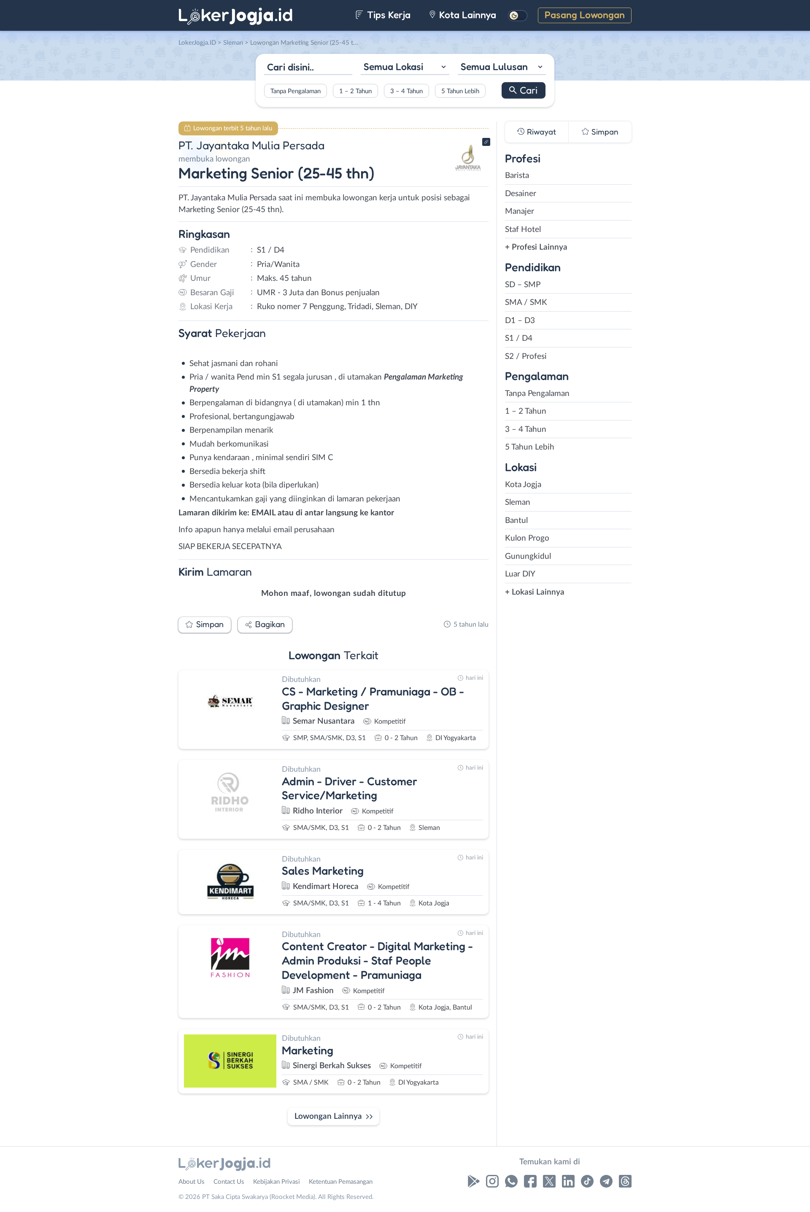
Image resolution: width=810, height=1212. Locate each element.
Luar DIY (520, 574)
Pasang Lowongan (585, 14)
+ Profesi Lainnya (536, 247)
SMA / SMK (526, 303)
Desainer (520, 194)
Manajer (519, 211)
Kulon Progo (527, 538)
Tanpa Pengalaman (295, 91)
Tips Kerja (387, 14)
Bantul (516, 521)
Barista (517, 176)
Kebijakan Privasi (276, 1182)
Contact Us (228, 1182)
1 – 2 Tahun (355, 91)
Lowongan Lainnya (328, 1116)
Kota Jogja (523, 485)
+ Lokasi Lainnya (534, 592)
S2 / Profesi (526, 357)
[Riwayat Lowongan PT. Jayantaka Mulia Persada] (468, 173)
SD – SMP (522, 285)
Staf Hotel (523, 230)
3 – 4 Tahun (406, 91)
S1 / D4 (518, 338)
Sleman (517, 502)
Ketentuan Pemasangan (341, 1182)
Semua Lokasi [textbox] (393, 66)
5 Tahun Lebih (460, 91)
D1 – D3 (520, 321)
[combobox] (405, 67)
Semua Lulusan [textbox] (494, 66)
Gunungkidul (528, 556)
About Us (191, 1182)
